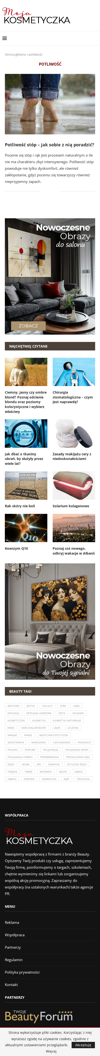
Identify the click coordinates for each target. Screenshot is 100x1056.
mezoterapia (16, 742)
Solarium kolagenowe (71, 506)
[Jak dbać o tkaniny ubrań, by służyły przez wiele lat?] (26, 433)
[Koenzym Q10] (26, 528)
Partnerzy (13, 947)
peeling (12, 749)
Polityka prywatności (22, 972)
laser (56, 727)
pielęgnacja (50, 749)
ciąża (76, 705)
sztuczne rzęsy (77, 764)
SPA (39, 764)
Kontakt (11, 984)
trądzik (12, 771)
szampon (54, 764)
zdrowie (29, 779)
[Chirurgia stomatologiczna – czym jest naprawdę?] (74, 372)
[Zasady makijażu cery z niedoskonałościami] (74, 433)
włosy (63, 771)
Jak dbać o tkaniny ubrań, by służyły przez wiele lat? (24, 459)
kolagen (78, 713)
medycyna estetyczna (53, 735)
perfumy (30, 749)
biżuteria (13, 705)
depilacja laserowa (38, 713)
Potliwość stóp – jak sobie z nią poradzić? (49, 145)
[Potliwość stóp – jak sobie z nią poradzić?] (50, 104)
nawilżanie (38, 742)
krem (11, 727)
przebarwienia (49, 757)
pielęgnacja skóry (77, 749)
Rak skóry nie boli (20, 506)
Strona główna (15, 54)
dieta (61, 713)
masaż (28, 735)
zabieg (79, 771)
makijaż (12, 735)
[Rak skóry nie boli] (26, 485)
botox (31, 705)
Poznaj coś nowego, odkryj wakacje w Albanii (74, 551)
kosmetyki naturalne (67, 720)
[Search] (95, 38)
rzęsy (11, 764)
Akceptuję (83, 1045)
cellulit (47, 705)
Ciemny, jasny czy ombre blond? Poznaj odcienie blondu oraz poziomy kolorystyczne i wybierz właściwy (26, 402)
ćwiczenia (83, 779)
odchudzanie (61, 742)
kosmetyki (39, 720)
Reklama (12, 922)
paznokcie (84, 742)
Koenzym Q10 (16, 548)
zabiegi (12, 779)
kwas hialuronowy (33, 727)
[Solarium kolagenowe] (74, 485)
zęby (66, 779)
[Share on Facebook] (48, 191)
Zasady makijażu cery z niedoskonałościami (72, 456)
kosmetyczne (16, 720)
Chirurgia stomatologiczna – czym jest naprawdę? (73, 397)
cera (63, 705)
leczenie (73, 727)
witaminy (46, 771)
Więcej (51, 1051)
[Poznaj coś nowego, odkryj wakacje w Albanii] (74, 528)
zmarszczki (49, 779)
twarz (29, 771)
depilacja (13, 713)
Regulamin (14, 959)
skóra (25, 764)
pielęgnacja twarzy (20, 757)
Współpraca (15, 934)
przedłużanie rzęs (78, 757)
